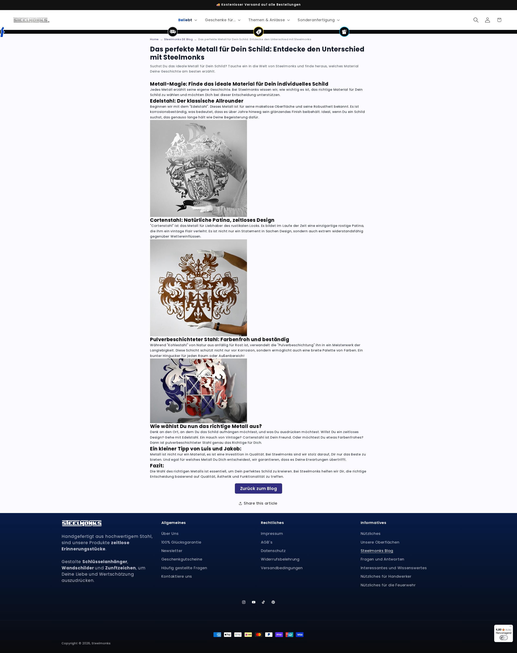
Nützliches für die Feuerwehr (388, 585)
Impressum (272, 533)
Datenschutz (273, 550)
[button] (187, 20)
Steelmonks (101, 643)
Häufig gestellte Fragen (184, 567)
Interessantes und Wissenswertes (394, 567)
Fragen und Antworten (383, 559)
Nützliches (371, 533)
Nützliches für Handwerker (386, 576)
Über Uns (170, 533)
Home (154, 39)
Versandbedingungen (282, 567)
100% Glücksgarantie (181, 542)
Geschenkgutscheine (181, 559)
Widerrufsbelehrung (280, 559)
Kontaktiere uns (176, 576)
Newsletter (172, 550)
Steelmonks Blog (377, 550)
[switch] (504, 637)
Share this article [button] (260, 503)
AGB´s (267, 542)
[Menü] (510, 627)
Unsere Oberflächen (380, 542)
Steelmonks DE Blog (178, 39)
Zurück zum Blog (258, 488)
